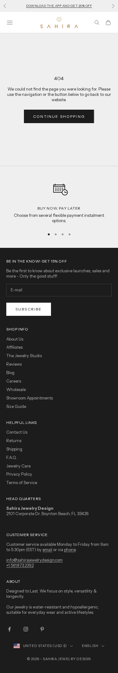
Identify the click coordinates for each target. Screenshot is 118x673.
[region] (59, 201)
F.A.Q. (11, 457)
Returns (13, 440)
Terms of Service (21, 482)
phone (70, 549)
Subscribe (28, 309)
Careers (13, 380)
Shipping (14, 448)
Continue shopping (59, 116)
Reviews (14, 364)
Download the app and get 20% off (59, 6)
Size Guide (16, 406)
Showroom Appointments (29, 397)
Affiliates (14, 347)
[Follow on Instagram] (26, 629)
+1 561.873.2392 (20, 565)
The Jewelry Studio (24, 355)
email (47, 549)
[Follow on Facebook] (9, 629)
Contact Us (16, 432)
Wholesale (16, 389)
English (90, 646)
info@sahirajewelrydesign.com (34, 559)
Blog (10, 372)
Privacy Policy (19, 474)
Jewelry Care (18, 465)
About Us (14, 339)
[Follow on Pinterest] (42, 629)
